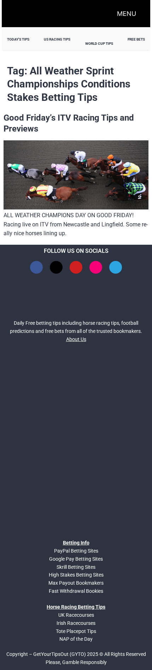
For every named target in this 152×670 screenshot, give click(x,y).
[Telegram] (115, 267)
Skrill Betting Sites (76, 567)
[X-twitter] (56, 267)
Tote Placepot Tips (76, 631)
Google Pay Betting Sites (76, 559)
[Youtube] (76, 267)
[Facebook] (36, 267)
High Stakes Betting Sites (76, 575)
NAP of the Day (76, 639)
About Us (76, 339)
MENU (126, 13)
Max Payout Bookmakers (76, 583)
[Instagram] (95, 267)
